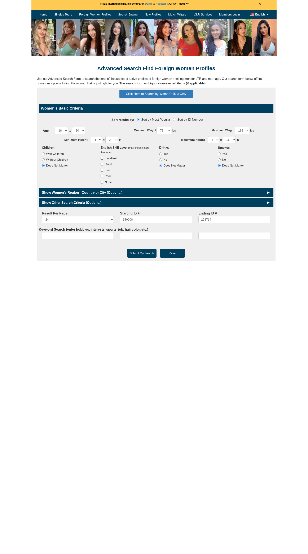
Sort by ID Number (190, 119)
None (108, 182)
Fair (107, 170)
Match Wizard (177, 14)
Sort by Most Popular (155, 119)
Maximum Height (193, 139)
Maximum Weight (223, 130)
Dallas (149, 3)
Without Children (57, 159)
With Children (55, 153)
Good (108, 164)
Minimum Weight (145, 130)
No (165, 159)
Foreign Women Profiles (95, 14)
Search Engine (128, 14)
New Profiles (153, 14)
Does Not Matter (57, 165)
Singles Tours (63, 14)
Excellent (111, 158)
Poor (108, 176)
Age (46, 130)
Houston (161, 3)
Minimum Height (76, 139)
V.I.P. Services (203, 14)
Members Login (229, 14)
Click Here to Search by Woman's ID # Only (156, 94)
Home (43, 14)
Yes (165, 153)
